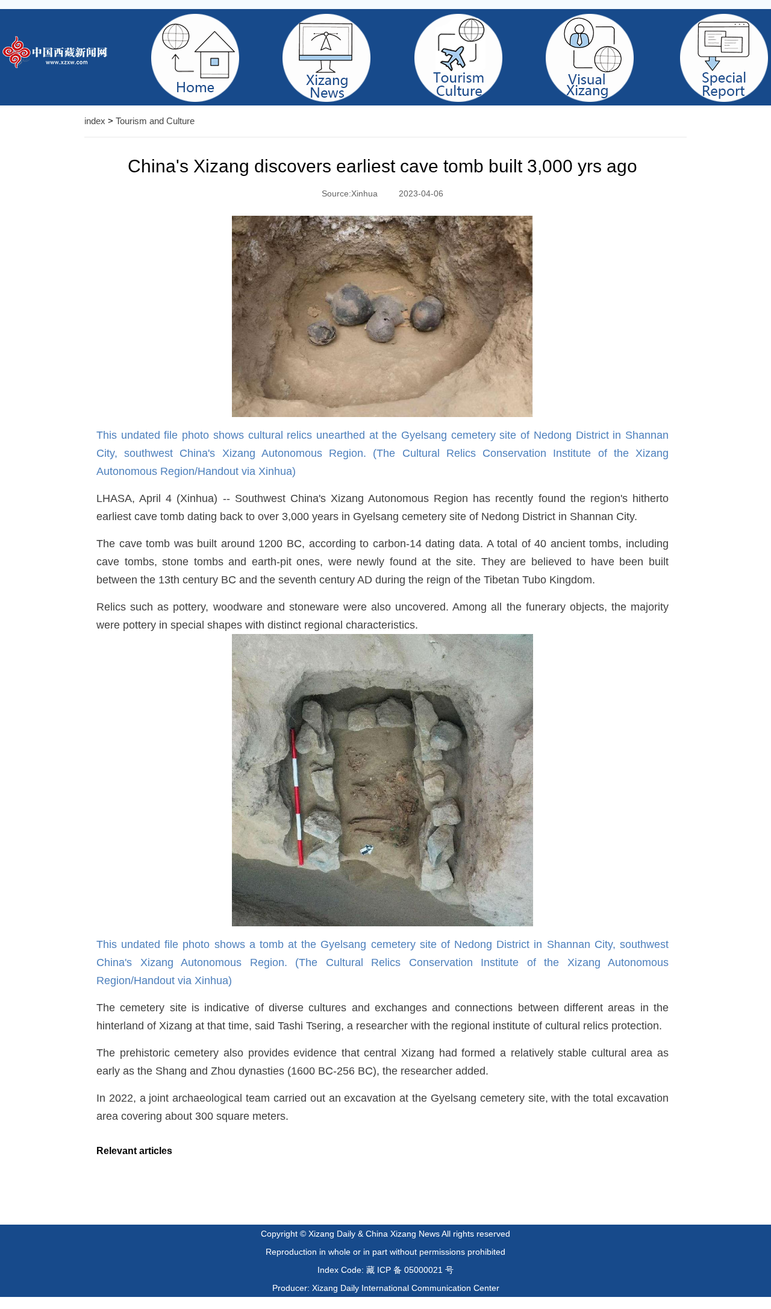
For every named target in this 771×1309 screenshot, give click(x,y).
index (94, 121)
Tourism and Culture (155, 121)
